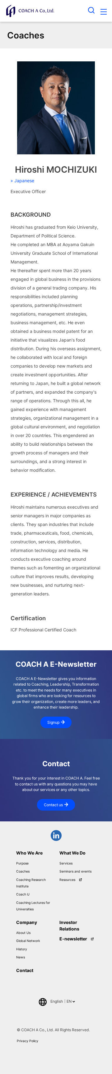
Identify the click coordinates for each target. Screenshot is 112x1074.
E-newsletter (73, 938)
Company (26, 922)
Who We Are (29, 852)
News (20, 957)
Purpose (22, 863)
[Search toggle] (91, 10)
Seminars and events (75, 871)
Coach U (23, 894)
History (21, 949)
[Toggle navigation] (104, 13)
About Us (23, 933)
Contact (24, 970)
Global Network (28, 941)
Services (65, 863)
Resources (67, 880)
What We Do (72, 852)
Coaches (23, 871)
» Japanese (22, 180)
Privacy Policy (27, 1041)
